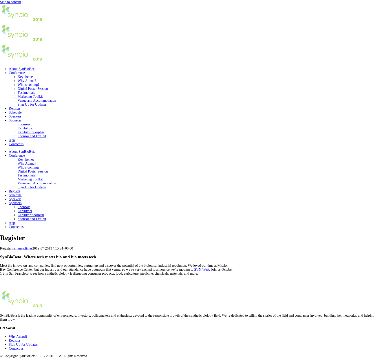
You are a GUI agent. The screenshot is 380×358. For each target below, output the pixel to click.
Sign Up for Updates (23, 344)
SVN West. (202, 269)
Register (14, 340)
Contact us (16, 348)
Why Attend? (18, 336)
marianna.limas (21, 248)
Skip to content (10, 2)
